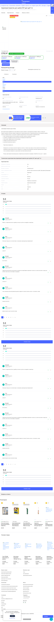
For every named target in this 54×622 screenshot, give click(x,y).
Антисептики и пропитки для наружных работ (9, 589)
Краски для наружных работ (6, 573)
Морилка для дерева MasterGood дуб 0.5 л (28, 558)
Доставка (3, 600)
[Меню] (2, 2)
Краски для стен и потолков (6, 578)
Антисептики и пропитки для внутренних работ (9, 586)
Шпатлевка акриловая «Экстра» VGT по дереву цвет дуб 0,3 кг (17, 558)
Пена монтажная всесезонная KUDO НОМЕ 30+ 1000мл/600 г (5, 524)
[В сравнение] (6, 503)
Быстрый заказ (14, 61)
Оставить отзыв (27, 341)
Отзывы (18, 12)
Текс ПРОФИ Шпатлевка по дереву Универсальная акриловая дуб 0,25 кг (5, 558)
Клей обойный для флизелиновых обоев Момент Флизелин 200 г (16, 524)
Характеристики (10, 12)
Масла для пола (26, 591)
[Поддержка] (52, 2)
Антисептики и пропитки (5, 584)
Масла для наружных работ (28, 586)
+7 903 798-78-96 (26, 596)
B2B (2, 607)
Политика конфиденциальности (6, 598)
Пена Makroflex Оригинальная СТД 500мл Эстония (27, 524)
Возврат (2, 602)
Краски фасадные (4, 580)
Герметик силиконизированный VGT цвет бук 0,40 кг (38, 524)
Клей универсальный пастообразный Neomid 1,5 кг (48, 524)
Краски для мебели (4, 577)
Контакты (3, 605)
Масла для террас (26, 589)
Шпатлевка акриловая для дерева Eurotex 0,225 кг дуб (39, 558)
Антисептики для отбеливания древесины (8, 591)
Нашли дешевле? (5, 64)
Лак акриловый (26, 573)
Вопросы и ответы (26, 12)
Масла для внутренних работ (28, 584)
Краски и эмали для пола (5, 575)
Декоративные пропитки (27, 575)
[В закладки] (8, 503)
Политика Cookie (12, 618)
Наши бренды (3, 603)
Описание (3, 12)
